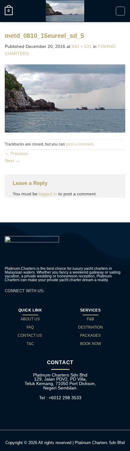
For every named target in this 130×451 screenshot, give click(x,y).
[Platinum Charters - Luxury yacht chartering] (65, 11)
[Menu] (120, 11)
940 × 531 (82, 46)
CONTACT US (30, 335)
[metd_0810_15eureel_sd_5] (65, 98)
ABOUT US (30, 319)
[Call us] (65, 290)
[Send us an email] (58, 290)
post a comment (79, 144)
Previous (16, 153)
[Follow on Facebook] (51, 290)
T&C (30, 343)
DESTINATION (90, 327)
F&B (90, 319)
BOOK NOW (90, 343)
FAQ (30, 327)
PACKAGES (90, 335)
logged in (48, 193)
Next (12, 160)
